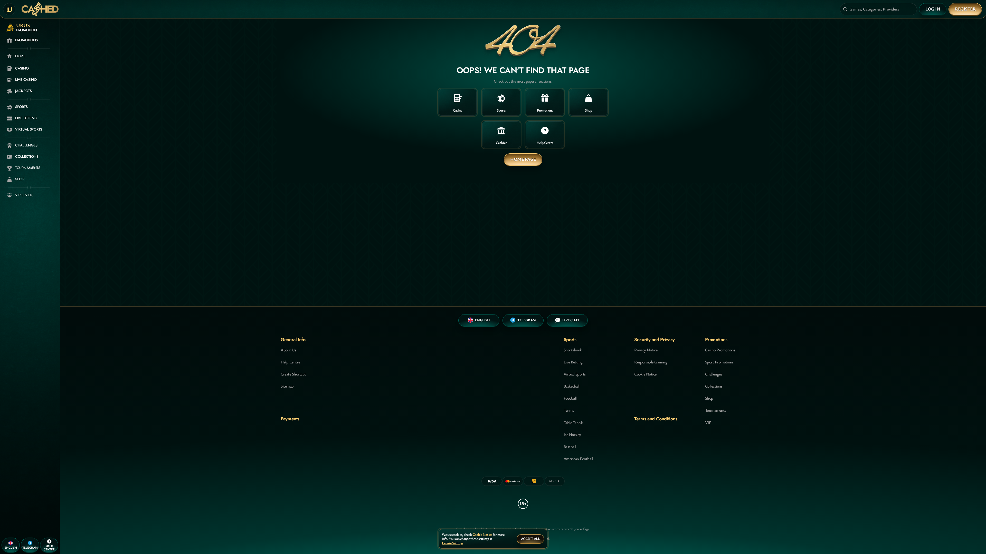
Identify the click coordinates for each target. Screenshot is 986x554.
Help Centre (290, 362)
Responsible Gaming (650, 362)
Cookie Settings (452, 543)
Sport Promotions (719, 362)
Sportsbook (573, 350)
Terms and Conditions (655, 419)
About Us (288, 350)
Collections (714, 386)
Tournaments (715, 410)
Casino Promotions (720, 350)
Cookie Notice (645, 374)
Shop (709, 398)
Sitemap (287, 386)
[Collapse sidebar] (9, 9)
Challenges (713, 374)
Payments (290, 419)
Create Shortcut (293, 374)
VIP (708, 422)
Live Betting (573, 362)
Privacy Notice (645, 350)
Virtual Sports (575, 374)
